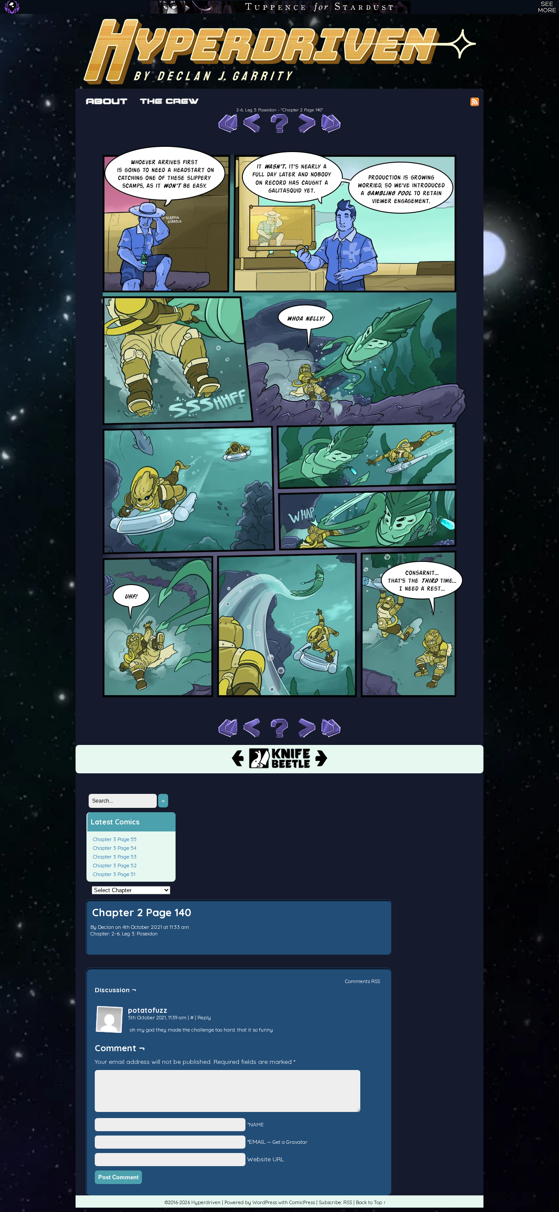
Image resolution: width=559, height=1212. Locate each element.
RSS (347, 1202)
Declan (106, 927)
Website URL (265, 1159)
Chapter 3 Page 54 (114, 848)
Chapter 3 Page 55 (115, 839)
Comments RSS (362, 981)
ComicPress (302, 1202)
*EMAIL (277, 1142)
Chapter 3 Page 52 (115, 865)
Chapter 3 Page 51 (114, 874)
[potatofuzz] (110, 1020)
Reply (204, 1018)
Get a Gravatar (290, 1142)
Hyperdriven (279, 51)
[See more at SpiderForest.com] (547, 7)
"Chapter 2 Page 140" (302, 110)
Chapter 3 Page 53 (115, 856)
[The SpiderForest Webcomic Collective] (12, 7)
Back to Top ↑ (371, 1202)
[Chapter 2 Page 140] (279, 714)
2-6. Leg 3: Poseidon (256, 110)
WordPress (264, 1202)
